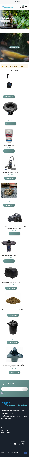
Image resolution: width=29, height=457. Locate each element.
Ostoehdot (4, 428)
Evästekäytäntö (5, 435)
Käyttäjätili (17, 2)
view (14, 19)
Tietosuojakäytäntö (6, 432)
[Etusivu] (7, 6)
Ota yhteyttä (4, 430)
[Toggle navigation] (26, 6)
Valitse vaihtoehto (9, 205)
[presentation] (1, 47)
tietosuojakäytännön (14, 392)
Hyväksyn (11, 392)
